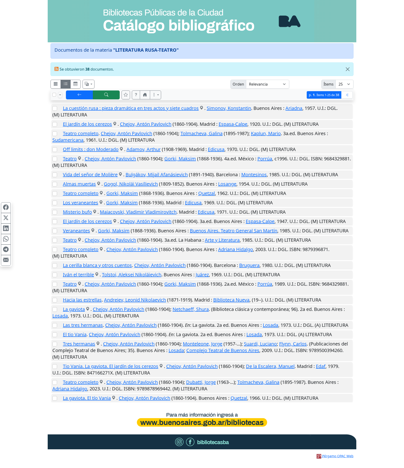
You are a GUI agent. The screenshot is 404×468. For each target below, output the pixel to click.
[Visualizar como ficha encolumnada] (66, 84)
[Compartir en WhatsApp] (6, 239)
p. (324, 95)
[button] (136, 94)
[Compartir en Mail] (6, 260)
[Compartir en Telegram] (6, 250)
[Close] (347, 69)
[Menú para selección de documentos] (60, 95)
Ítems (329, 84)
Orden (238, 84)
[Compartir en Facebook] (6, 207)
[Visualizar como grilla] (75, 84)
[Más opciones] (155, 94)
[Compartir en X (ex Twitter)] (6, 218)
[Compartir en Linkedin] (6, 228)
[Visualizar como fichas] (55, 84)
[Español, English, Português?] (89, 84)
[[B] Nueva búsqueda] (106, 94)
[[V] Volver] (79, 94)
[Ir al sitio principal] (202, 21)
